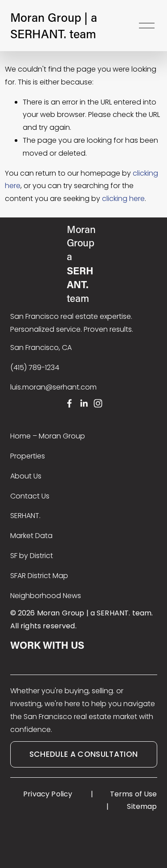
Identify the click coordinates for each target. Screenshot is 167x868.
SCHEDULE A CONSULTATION (83, 754)
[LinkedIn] (83, 403)
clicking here (123, 198)
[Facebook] (69, 403)
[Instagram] (98, 403)
